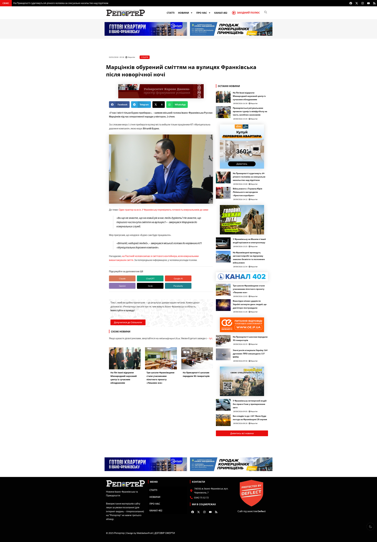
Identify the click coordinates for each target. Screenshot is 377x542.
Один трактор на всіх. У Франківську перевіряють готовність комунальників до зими (163, 209)
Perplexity (178, 286)
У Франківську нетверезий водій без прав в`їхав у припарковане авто (250, 404)
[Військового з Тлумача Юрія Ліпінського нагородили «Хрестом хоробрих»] (223, 193)
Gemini (122, 286)
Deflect (262, 511)
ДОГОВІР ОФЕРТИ (164, 533)
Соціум (144, 57)
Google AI (178, 278)
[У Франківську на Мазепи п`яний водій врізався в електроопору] (223, 243)
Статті (171, 12)
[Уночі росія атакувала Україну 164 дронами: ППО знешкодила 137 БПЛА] (223, 354)
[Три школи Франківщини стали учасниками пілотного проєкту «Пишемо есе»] (223, 290)
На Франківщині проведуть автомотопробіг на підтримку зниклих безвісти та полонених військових (249, 257)
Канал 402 (220, 12)
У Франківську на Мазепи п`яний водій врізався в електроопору (249, 241)
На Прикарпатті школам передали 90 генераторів (250, 338)
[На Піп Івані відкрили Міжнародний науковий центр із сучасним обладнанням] (223, 97)
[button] (119, 104)
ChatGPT (150, 278)
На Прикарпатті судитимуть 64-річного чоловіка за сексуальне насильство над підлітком (249, 176)
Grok (150, 286)
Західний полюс (248, 12)
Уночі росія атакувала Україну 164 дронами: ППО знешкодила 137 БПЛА (250, 353)
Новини (183, 12)
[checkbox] (370, 526)
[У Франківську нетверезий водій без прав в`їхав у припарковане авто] (223, 405)
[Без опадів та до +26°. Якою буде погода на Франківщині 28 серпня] (223, 420)
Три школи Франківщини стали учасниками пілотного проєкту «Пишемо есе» (249, 289)
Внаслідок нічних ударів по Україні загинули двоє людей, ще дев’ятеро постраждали (250, 304)
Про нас (201, 12)
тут (210, 338)
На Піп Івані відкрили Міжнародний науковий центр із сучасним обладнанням (249, 96)
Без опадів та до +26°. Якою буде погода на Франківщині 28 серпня (250, 418)
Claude (122, 278)
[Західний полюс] (234, 13)
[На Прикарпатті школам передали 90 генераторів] (223, 341)
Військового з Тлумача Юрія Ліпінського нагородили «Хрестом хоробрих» (247, 192)
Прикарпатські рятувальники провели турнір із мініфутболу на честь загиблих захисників (250, 111)
